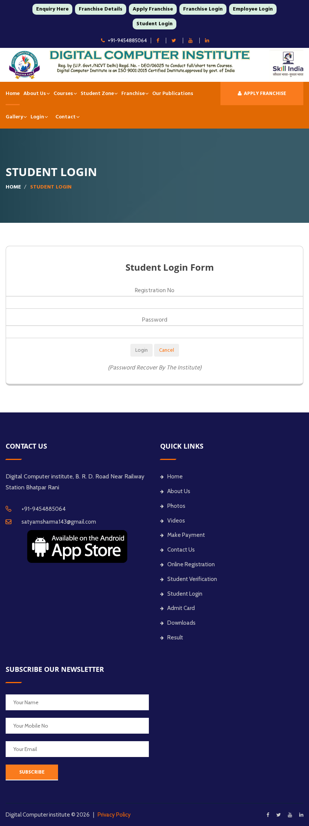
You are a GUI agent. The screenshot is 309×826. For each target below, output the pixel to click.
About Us (34, 93)
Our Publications (172, 93)
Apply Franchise (153, 9)
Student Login (154, 24)
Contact (65, 117)
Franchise (133, 93)
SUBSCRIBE (31, 772)
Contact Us (181, 549)
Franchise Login (203, 9)
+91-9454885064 (127, 40)
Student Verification (192, 579)
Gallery (14, 117)
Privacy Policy (114, 814)
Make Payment (186, 535)
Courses (63, 93)
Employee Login (253, 9)
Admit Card (181, 608)
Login (37, 117)
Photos (176, 506)
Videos (176, 520)
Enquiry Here (52, 9)
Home (13, 93)
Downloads (181, 622)
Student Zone (97, 93)
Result (175, 637)
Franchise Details (100, 9)
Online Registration (191, 564)
